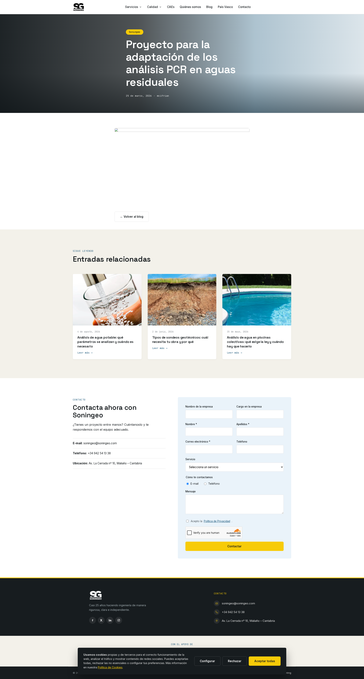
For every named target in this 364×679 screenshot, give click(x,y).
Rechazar (234, 661)
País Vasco (225, 7)
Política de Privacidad (217, 521)
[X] (101, 620)
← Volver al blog (131, 216)
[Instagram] (118, 620)
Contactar (234, 546)
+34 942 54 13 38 (233, 612)
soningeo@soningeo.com (238, 603)
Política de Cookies (110, 667)
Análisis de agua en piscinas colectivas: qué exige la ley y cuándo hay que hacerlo (255, 342)
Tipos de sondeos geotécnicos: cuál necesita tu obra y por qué (180, 339)
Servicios (131, 7)
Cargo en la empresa (249, 406)
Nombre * (191, 424)
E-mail (194, 483)
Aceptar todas (264, 661)
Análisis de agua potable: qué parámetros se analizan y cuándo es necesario (105, 342)
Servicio (190, 459)
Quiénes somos (190, 7)
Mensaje (190, 491)
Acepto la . (211, 521)
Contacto (244, 7)
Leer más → (85, 352)
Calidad (152, 7)
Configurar (207, 661)
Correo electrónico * (197, 441)
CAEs (170, 7)
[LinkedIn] (110, 620)
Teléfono (241, 441)
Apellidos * (242, 424)
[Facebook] (92, 620)
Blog (209, 7)
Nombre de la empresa (199, 406)
